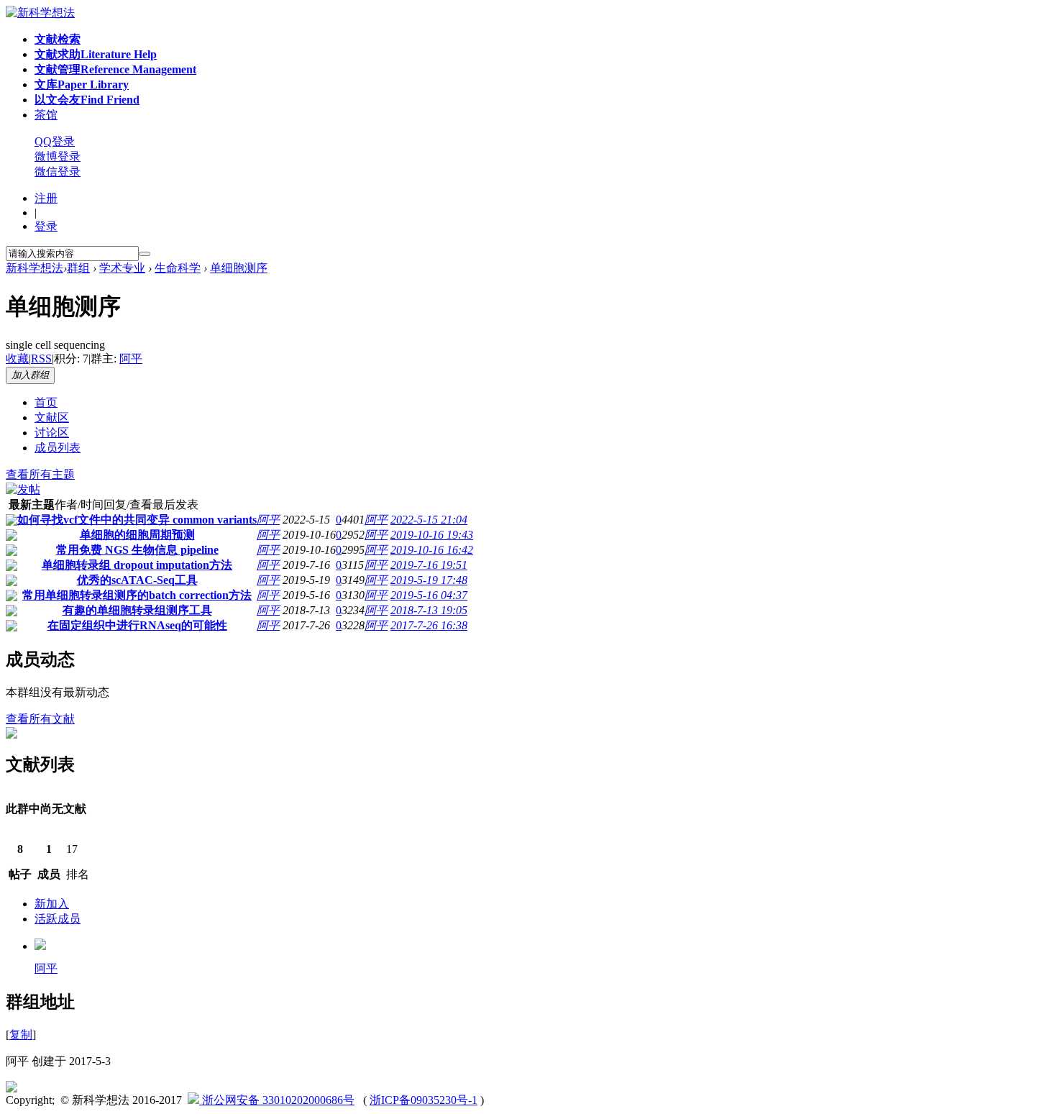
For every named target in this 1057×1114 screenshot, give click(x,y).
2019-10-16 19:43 (431, 535)
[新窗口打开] (11, 522)
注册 (46, 198)
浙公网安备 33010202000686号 (276, 1100)
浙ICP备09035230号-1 (423, 1100)
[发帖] (23, 489)
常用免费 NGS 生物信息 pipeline (137, 550)
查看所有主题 (40, 474)
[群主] (40, 946)
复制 (20, 1034)
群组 (78, 268)
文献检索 (58, 39)
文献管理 (115, 69)
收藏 (17, 358)
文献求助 (96, 54)
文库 (82, 84)
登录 (46, 226)
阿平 (130, 358)
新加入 (52, 904)
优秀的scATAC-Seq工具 (137, 580)
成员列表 (58, 448)
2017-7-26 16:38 (428, 625)
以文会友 (87, 99)
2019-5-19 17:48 (428, 580)
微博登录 (58, 156)
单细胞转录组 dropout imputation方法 (137, 565)
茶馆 (46, 115)
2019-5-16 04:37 (428, 595)
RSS (41, 358)
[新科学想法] (40, 12)
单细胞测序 (238, 268)
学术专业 (122, 268)
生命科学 (178, 268)
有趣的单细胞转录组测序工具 (137, 610)
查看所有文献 (40, 719)
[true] (144, 254)
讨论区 (52, 432)
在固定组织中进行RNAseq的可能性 (137, 625)
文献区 (52, 417)
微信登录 (58, 171)
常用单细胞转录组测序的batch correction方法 (137, 595)
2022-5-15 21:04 (428, 519)
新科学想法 (34, 268)
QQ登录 (55, 141)
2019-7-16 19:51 (428, 565)
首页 (46, 402)
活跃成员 (58, 919)
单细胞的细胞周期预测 (137, 535)
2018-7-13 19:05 (428, 610)
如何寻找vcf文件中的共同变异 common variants (137, 519)
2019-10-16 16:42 (431, 550)
